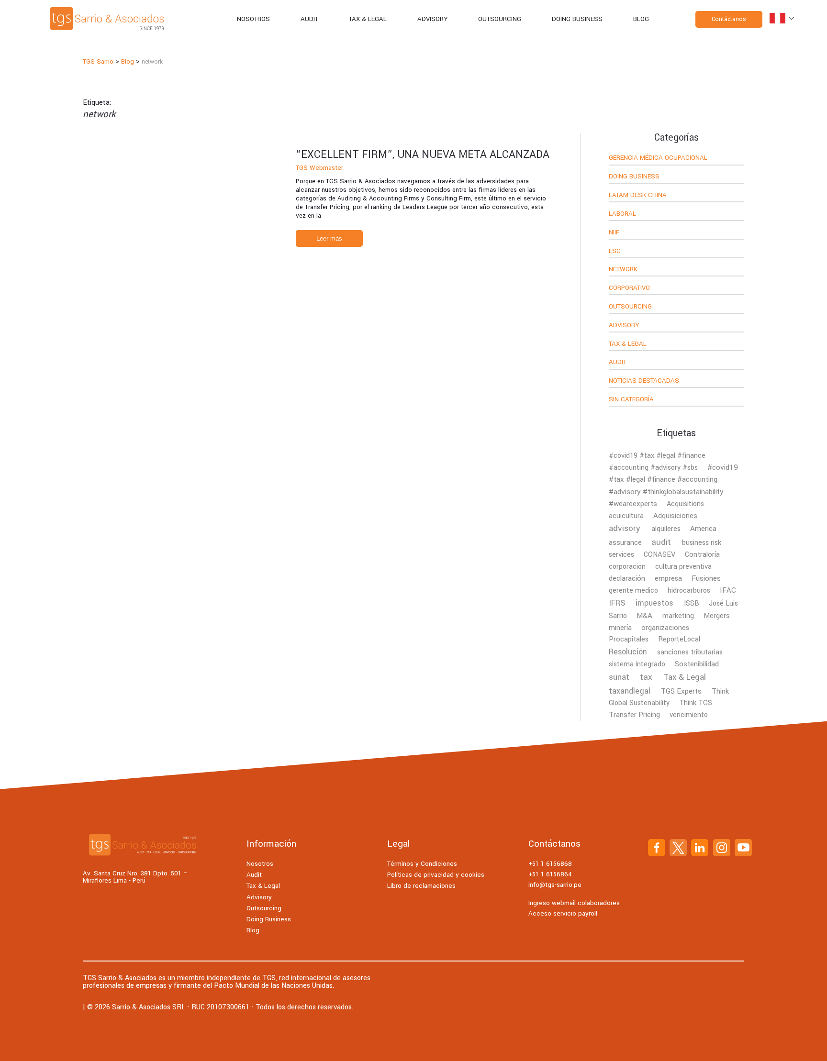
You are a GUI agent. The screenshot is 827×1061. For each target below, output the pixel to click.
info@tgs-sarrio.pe (554, 884)
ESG (615, 251)
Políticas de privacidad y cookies (435, 874)
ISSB (691, 603)
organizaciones (665, 628)
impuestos (654, 602)
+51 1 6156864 (550, 874)
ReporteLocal (679, 639)
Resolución (628, 652)
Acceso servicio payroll (562, 913)
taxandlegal (629, 690)
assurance (625, 542)
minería (620, 628)
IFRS (617, 603)
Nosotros (253, 18)
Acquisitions (685, 504)
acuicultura (626, 516)
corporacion (627, 567)
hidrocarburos (689, 591)
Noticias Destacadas (644, 381)
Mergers (717, 615)
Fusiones (706, 578)
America (703, 528)
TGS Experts (681, 691)
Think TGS (695, 703)
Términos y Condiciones (422, 863)
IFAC (728, 590)
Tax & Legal (368, 18)
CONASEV (659, 555)
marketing (678, 616)
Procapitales (628, 639)
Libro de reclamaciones (421, 885)
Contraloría (702, 555)
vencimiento (689, 715)
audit (661, 542)
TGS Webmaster (319, 167)
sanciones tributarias (690, 652)
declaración (627, 578)
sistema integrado (637, 664)
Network (623, 270)
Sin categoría (631, 400)
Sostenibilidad (697, 664)
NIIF (614, 233)
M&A (644, 615)
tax (646, 677)
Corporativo (629, 288)
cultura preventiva (683, 567)
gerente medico (633, 591)
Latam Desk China (638, 195)
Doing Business (577, 18)
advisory (624, 528)
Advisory (432, 18)
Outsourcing (499, 18)
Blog (641, 18)
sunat (619, 677)
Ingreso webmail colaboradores (574, 902)
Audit (309, 18)
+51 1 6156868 (550, 863)
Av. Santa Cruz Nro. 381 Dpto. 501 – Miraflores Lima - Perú (135, 877)
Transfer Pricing (634, 714)
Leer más (329, 238)
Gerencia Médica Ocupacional (658, 158)
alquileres (666, 529)
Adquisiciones (675, 515)
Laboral (622, 214)
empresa (668, 579)
